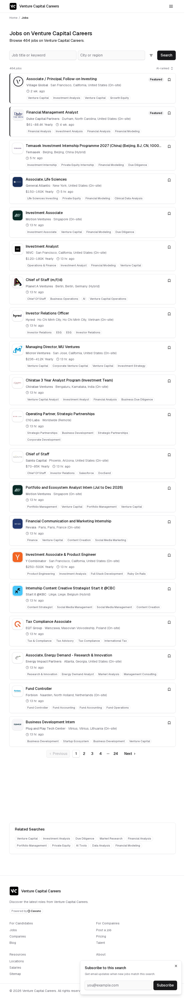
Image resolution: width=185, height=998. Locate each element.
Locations (16, 961)
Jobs (13, 930)
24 (115, 753)
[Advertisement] (92, 791)
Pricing (101, 936)
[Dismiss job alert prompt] (176, 966)
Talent (100, 943)
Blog (12, 943)
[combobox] (42, 55)
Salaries (15, 967)
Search (166, 55)
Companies (17, 936)
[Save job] (169, 79)
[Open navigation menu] (171, 6)
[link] (92, 88)
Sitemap (15, 974)
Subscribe (165, 985)
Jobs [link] (24, 18)
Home (13, 18)
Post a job (103, 930)
